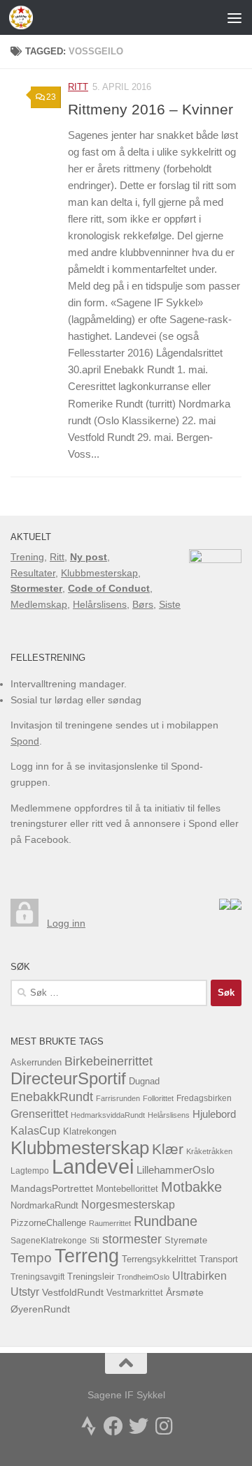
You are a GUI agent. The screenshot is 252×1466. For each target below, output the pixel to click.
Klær (167, 1149)
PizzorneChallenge (48, 1223)
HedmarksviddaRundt (108, 1115)
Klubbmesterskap (99, 572)
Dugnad (144, 1081)
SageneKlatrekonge (48, 1241)
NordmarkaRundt (44, 1206)
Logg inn (66, 923)
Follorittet (158, 1098)
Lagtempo (29, 1171)
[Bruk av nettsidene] (224, 906)
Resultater (32, 572)
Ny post (88, 556)
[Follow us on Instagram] (164, 1426)
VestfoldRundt (73, 1292)
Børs (142, 604)
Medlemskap (38, 604)
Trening (27, 556)
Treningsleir (90, 1277)
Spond (24, 741)
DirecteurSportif (68, 1078)
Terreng (87, 1255)
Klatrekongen (89, 1132)
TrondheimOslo (143, 1277)
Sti (94, 1241)
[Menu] (234, 17)
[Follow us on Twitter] (138, 1426)
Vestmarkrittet (134, 1292)
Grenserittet (39, 1114)
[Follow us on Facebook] (113, 1426)
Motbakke (191, 1187)
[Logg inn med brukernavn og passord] (24, 923)
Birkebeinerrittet (108, 1061)
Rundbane (165, 1221)
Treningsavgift (37, 1277)
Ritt (78, 87)
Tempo (31, 1257)
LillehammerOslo (175, 1170)
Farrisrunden (118, 1098)
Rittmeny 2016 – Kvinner (150, 109)
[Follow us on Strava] (88, 1426)
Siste (170, 604)
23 (51, 97)
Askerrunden (36, 1063)
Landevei (93, 1166)
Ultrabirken (199, 1275)
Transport (219, 1259)
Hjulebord (214, 1114)
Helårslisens (100, 604)
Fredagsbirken (204, 1098)
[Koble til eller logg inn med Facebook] (235, 906)
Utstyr (24, 1292)
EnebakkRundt (51, 1096)
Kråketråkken (209, 1151)
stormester (132, 1239)
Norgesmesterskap (128, 1205)
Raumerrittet (110, 1223)
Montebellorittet (127, 1189)
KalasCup (35, 1130)
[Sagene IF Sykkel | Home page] (25, 17)
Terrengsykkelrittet (159, 1259)
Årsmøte (185, 1292)
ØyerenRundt (40, 1309)
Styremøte (185, 1241)
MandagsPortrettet (51, 1188)
